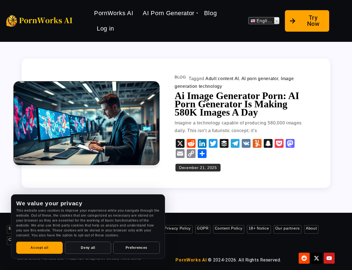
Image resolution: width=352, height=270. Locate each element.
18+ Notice (259, 228)
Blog (210, 13)
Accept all (39, 248)
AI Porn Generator (168, 13)
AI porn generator (259, 78)
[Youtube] (329, 258)
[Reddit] (304, 258)
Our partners (287, 228)
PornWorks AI (113, 13)
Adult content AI (222, 78)
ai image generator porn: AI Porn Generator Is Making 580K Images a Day (237, 104)
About (311, 228)
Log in (105, 28)
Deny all (88, 248)
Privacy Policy (177, 228)
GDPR (203, 228)
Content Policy (229, 228)
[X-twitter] (316, 258)
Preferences (136, 248)
